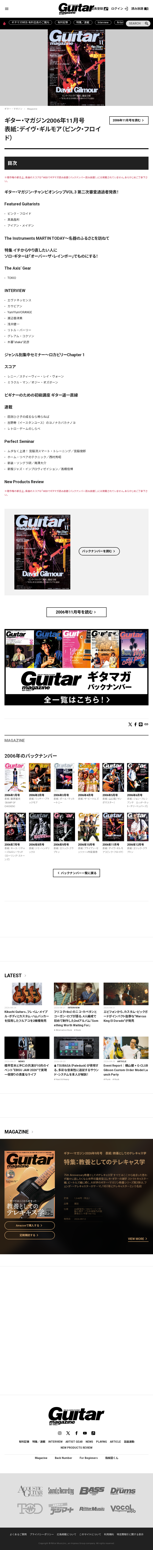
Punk (107, 1079)
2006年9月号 (61, 844)
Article (121, 1061)
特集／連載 (82, 22)
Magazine (32, 109)
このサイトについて (90, 1534)
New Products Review (76, 1447)
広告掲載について (66, 1534)
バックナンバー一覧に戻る (76, 873)
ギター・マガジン (13, 109)
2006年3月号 (61, 795)
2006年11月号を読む (129, 120)
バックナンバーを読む (99, 551)
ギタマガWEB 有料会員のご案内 (30, 22)
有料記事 (63, 22)
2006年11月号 (110, 844)
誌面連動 (129, 1441)
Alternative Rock (64, 1030)
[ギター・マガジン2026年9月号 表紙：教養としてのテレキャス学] (29, 1216)
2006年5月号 (110, 795)
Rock (78, 1030)
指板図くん (111, 1457)
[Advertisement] (76, 1304)
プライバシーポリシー (42, 1534)
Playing (101, 1441)
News (21, 1061)
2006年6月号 (134, 795)
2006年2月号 (36, 795)
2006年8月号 (36, 844)
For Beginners (89, 1457)
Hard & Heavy (62, 1079)
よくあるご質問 (18, 1534)
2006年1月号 (12, 795)
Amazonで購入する (30, 1225)
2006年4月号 (85, 795)
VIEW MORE (138, 1239)
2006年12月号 (135, 844)
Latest (16, 975)
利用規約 (109, 1534)
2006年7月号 (12, 844)
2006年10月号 (86, 844)
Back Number (63, 1457)
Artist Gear (74, 1441)
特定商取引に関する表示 (130, 1534)
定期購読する (30, 1235)
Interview (103, 22)
